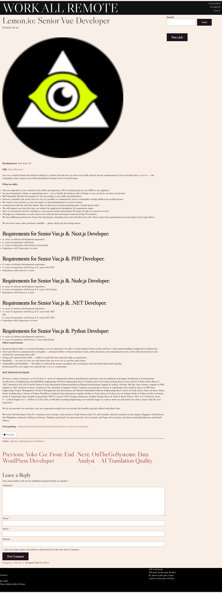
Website (6, 539)
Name (6, 518)
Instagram (7, 562)
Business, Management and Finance (27, 441)
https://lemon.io (15, 169)
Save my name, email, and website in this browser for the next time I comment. (42, 549)
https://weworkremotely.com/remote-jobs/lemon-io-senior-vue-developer (53, 426)
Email (5, 529)
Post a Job (177, 37)
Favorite (10, 434)
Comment (7, 485)
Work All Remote (60, 8)
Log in (217, 11)
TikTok (17, 562)
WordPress (44, 562)
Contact (4, 575)
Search (170, 17)
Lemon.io (143, 175)
